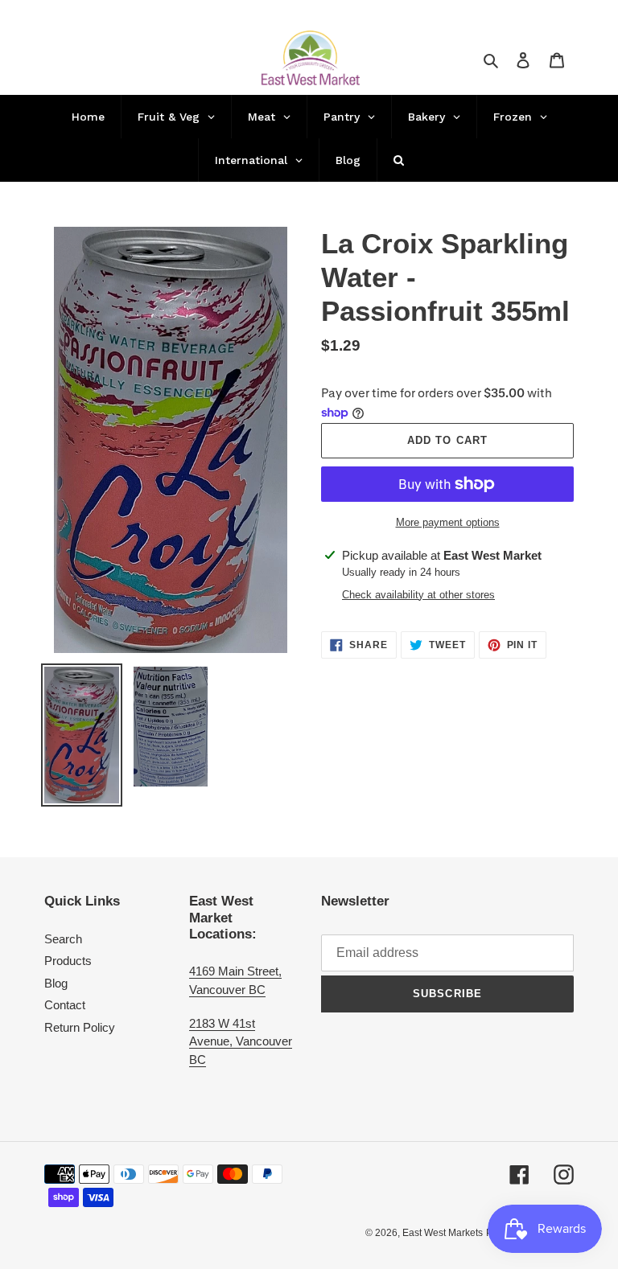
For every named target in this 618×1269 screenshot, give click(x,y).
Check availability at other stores (418, 595)
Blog (56, 983)
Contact (64, 1005)
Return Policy (79, 1027)
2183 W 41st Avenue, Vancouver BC (240, 1041)
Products (68, 960)
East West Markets (442, 1232)
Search (63, 939)
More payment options (448, 522)
